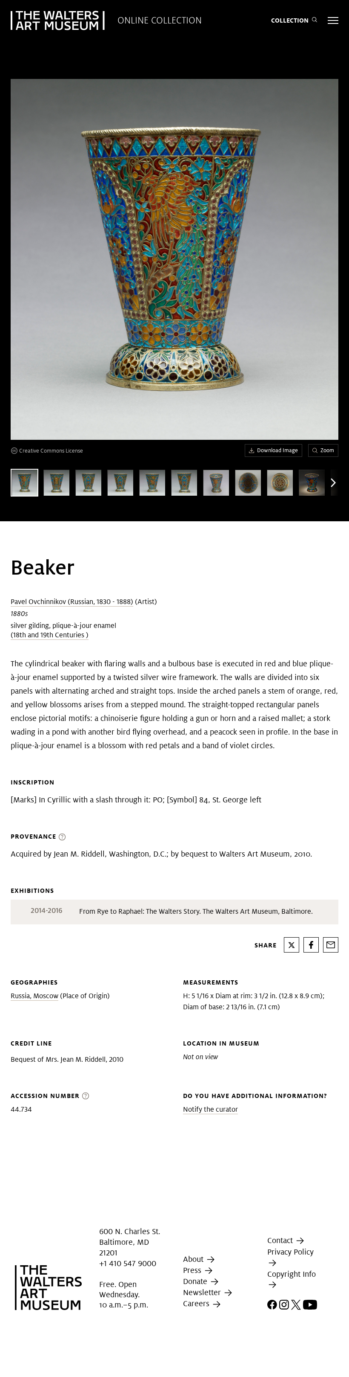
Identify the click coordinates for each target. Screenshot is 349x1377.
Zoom (327, 450)
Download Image (277, 450)
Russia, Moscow (34, 995)
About (194, 1259)
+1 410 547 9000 (127, 1264)
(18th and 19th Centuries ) (50, 634)
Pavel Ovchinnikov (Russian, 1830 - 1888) (72, 601)
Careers (197, 1303)
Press (193, 1270)
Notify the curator (210, 1109)
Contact (281, 1240)
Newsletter (203, 1292)
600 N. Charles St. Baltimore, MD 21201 (129, 1242)
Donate (196, 1281)
